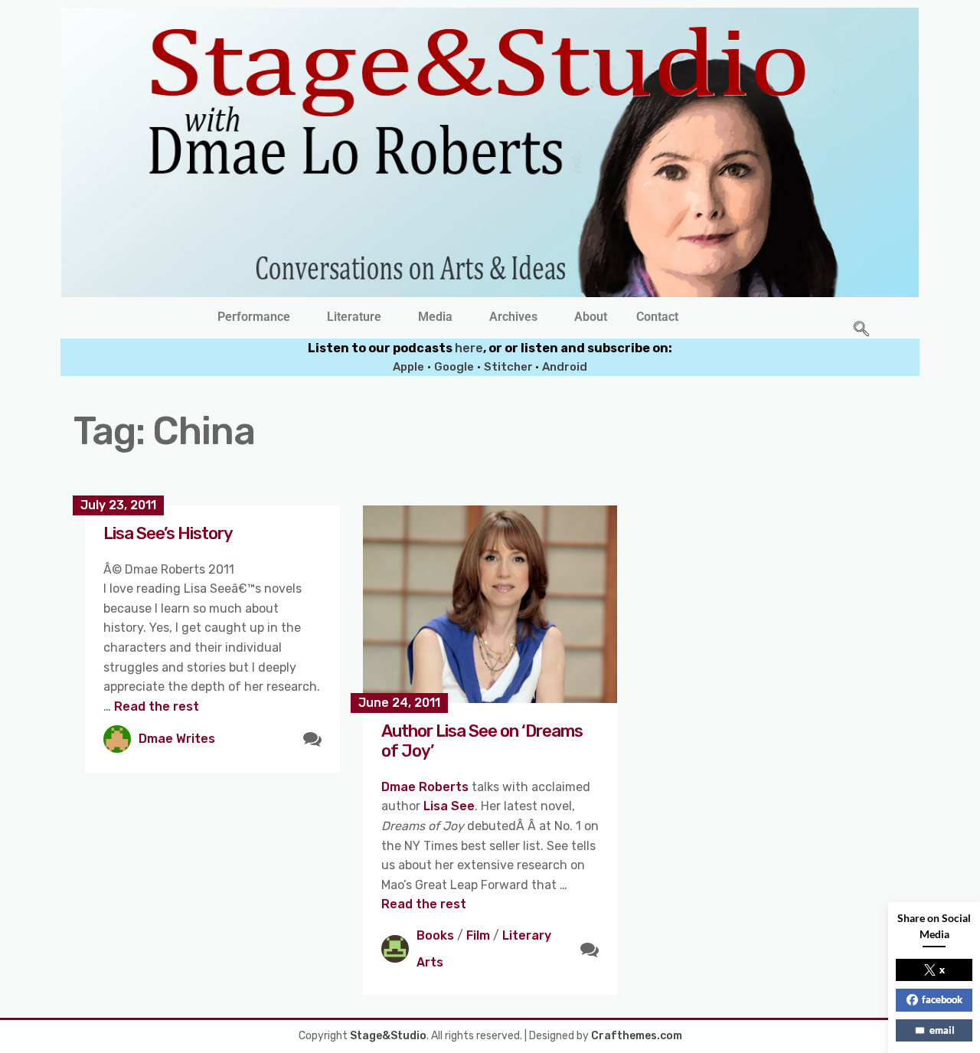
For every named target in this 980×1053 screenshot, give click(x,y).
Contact (657, 317)
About (590, 317)
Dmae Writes (177, 738)
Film (478, 935)
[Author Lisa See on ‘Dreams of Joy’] (490, 604)
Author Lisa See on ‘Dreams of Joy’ (482, 741)
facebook (942, 999)
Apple (408, 367)
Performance (253, 317)
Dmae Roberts (425, 787)
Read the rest (156, 706)
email (942, 1030)
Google (454, 367)
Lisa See (449, 806)
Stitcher (509, 367)
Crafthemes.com (636, 1035)
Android (564, 367)
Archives (513, 317)
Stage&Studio (388, 1035)
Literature (354, 317)
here (469, 348)
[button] (258, 317)
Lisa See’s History (168, 533)
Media (435, 317)
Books (435, 935)
